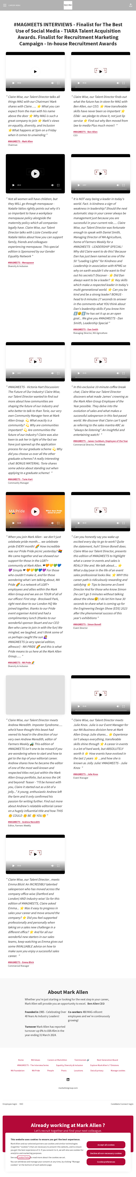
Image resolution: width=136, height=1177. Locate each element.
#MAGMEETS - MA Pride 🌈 (21, 662)
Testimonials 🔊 (82, 1060)
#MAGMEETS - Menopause (21, 262)
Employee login (10, 1104)
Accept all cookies (106, 1144)
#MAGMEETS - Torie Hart (20, 479)
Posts (64, 1070)
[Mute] (52, 83)
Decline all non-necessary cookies (106, 1153)
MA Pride (36, 1070)
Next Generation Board (107, 1060)
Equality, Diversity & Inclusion (69, 1065)
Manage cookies (118, 1070)
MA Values (35, 1060)
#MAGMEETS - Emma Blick (21, 962)
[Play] (13, 83)
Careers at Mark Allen (57, 1060)
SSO (21, 1104)
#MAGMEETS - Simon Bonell (87, 624)
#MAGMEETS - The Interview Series (33, 1065)
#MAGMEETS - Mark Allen (20, 141)
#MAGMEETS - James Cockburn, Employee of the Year (100, 441)
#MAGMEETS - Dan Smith (85, 329)
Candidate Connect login (122, 1104)
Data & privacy (96, 1070)
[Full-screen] (58, 83)
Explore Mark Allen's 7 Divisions (104, 1065)
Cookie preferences (106, 1161)
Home (21, 1060)
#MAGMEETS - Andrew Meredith (24, 821)
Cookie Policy (24, 1157)
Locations (78, 1070)
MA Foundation (17, 1070)
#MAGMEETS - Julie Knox (85, 774)
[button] (130, 5)
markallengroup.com (68, 1088)
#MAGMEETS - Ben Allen (85, 131)
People (50, 1070)
